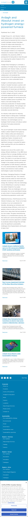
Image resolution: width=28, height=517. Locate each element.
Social (4, 423)
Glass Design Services (9, 406)
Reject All (14, 510)
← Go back (5, 12)
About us (3, 7)
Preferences (14, 505)
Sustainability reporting (9, 432)
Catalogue (6, 462)
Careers (5, 400)
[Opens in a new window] (2, 378)
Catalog (5, 444)
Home (2, 5)
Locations (5, 403)
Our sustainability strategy (10, 418)
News (4, 397)
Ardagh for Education (9, 394)
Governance (6, 426)
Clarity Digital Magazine (9, 472)
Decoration (6, 456)
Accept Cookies (14, 514)
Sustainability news (8, 429)
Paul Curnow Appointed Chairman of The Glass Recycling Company (13, 283)
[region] (14, 498)
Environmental (7, 421)
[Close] (26, 482)
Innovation (6, 459)
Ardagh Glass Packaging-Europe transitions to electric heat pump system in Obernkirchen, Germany (13, 320)
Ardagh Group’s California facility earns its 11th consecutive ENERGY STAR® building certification (13, 248)
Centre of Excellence (8, 391)
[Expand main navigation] (26, 2)
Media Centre (6, 408)
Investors (5, 389)
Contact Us (6, 411)
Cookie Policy (11, 502)
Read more (4, 260)
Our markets (6, 438)
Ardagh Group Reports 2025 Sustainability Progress (11, 354)
